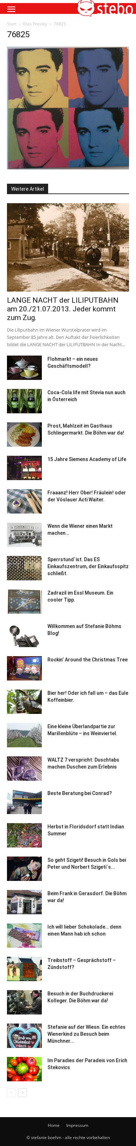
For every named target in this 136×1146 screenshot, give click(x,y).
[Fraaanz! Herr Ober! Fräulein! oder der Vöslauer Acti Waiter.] (24, 501)
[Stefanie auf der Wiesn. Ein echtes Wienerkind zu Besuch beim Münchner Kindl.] (24, 1036)
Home (54, 1125)
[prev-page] (11, 1092)
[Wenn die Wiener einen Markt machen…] (24, 535)
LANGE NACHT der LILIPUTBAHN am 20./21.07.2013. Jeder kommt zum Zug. (63, 309)
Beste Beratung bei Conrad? (79, 793)
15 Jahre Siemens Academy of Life (86, 459)
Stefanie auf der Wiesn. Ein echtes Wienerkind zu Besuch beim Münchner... (86, 1034)
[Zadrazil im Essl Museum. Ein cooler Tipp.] (24, 601)
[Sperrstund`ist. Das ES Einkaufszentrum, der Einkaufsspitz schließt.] (24, 568)
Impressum (77, 1125)
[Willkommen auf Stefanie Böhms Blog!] (24, 635)
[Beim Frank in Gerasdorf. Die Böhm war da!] (24, 902)
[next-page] (22, 1092)
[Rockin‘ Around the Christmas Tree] (24, 668)
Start (11, 24)
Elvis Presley (35, 24)
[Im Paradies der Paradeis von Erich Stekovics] (24, 1069)
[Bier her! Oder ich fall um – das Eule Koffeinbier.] (24, 702)
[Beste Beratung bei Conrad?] (24, 802)
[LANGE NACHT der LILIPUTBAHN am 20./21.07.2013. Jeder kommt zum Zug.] (68, 247)
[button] (11, 9)
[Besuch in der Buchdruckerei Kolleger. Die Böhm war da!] (24, 1002)
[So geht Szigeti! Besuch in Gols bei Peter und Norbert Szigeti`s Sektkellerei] (24, 869)
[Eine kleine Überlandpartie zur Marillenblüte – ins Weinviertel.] (24, 735)
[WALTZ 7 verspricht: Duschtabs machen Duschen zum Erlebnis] (24, 768)
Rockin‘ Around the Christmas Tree (87, 659)
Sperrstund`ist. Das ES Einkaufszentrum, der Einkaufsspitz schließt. (88, 566)
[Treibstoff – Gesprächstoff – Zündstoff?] (24, 969)
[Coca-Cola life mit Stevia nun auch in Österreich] (24, 401)
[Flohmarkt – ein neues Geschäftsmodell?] (24, 368)
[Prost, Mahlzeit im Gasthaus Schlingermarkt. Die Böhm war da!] (24, 434)
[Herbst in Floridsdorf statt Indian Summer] (24, 835)
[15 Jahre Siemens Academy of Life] (24, 468)
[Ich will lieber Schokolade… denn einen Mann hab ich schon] (24, 935)
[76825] (68, 167)
